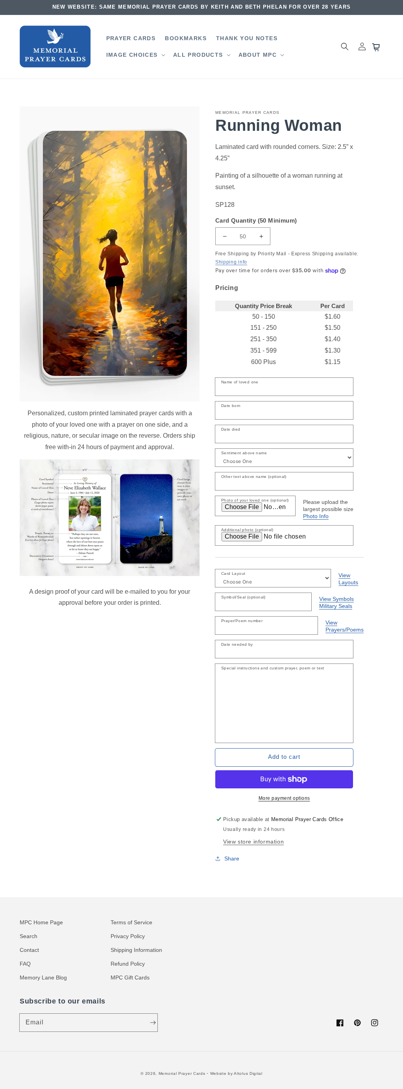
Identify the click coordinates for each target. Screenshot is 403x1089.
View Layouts (348, 578)
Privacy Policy (128, 936)
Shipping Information (136, 950)
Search (28, 936)
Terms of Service (131, 922)
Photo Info (316, 516)
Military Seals (335, 606)
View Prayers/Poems (344, 626)
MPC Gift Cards (130, 977)
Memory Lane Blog (43, 977)
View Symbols (336, 599)
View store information (253, 841)
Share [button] (231, 858)
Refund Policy (128, 964)
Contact (29, 950)
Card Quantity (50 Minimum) (256, 220)
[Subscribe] (152, 1022)
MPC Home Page (41, 922)
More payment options (284, 798)
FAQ (25, 964)
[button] (135, 54)
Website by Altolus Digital (236, 1073)
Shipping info (231, 262)
